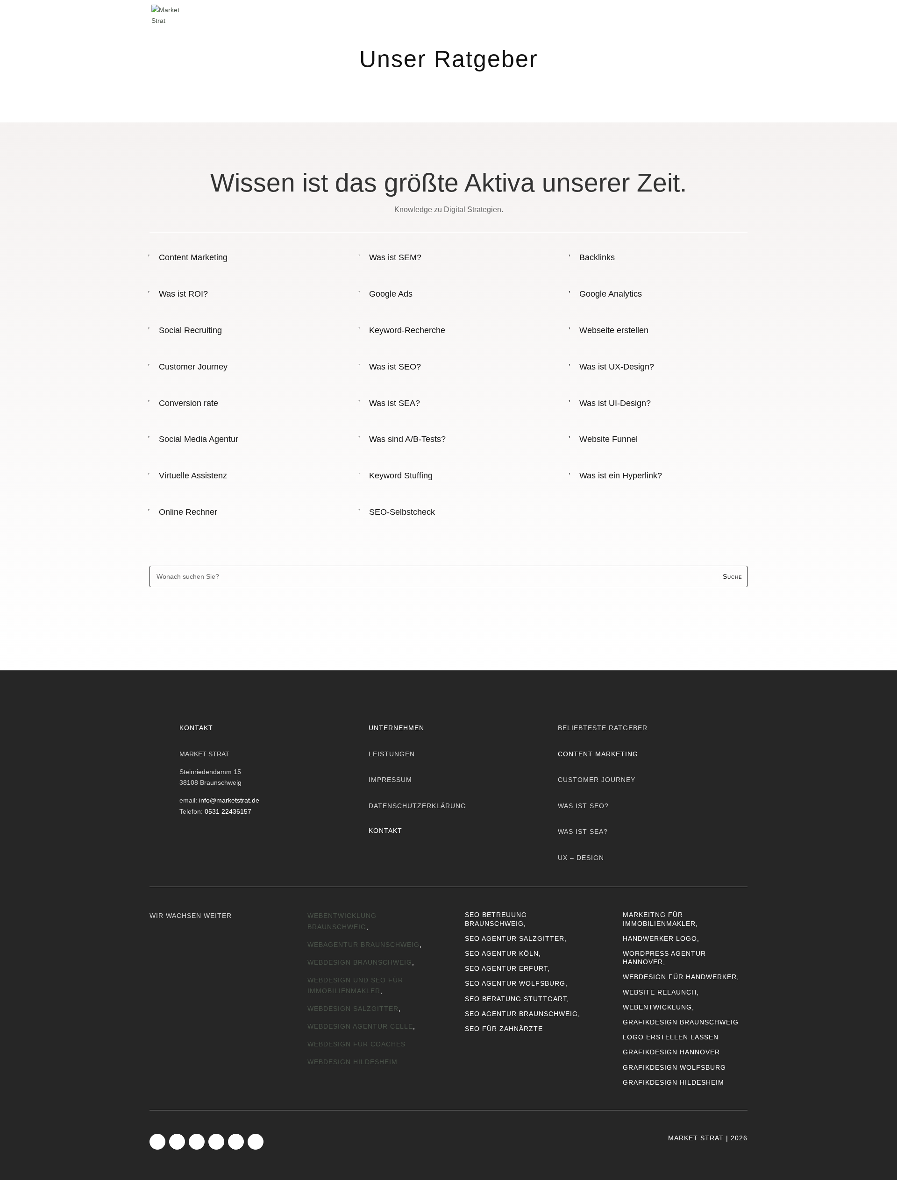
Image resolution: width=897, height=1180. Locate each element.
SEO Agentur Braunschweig (521, 1013)
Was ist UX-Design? (616, 366)
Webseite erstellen (613, 330)
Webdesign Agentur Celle (360, 1026)
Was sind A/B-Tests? (407, 439)
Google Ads (391, 294)
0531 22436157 (228, 811)
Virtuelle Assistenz (193, 475)
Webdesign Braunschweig (359, 962)
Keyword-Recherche (407, 330)
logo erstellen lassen (671, 1037)
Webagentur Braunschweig (363, 944)
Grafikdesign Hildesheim (673, 1082)
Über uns (550, 14)
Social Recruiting (190, 330)
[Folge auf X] (255, 1142)
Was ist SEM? (395, 257)
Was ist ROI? (183, 294)
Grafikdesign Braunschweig (681, 1022)
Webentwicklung (657, 1007)
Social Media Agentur (198, 439)
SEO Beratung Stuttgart (516, 998)
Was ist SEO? (395, 366)
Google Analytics (610, 294)
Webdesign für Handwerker (680, 977)
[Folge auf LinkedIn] (197, 1142)
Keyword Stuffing (401, 475)
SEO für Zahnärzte (504, 1028)
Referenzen (606, 14)
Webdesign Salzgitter (353, 1008)
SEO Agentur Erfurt (506, 968)
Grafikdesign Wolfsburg (674, 1067)
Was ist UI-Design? (615, 403)
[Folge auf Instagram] (177, 1142)
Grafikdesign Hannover (671, 1052)
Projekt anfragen (712, 613)
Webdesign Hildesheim (352, 1062)
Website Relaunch (660, 992)
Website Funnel (608, 439)
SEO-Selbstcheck (402, 512)
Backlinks (597, 257)
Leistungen (486, 14)
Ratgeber (662, 14)
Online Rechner (188, 512)
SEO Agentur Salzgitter (514, 938)
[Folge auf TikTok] (216, 1142)
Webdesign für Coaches (356, 1044)
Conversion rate (188, 403)
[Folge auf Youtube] (236, 1142)
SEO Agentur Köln (502, 953)
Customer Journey (193, 366)
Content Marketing (193, 257)
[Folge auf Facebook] (157, 1142)
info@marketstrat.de (229, 800)
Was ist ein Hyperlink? (620, 475)
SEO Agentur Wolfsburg (515, 983)
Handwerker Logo (660, 938)
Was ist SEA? (394, 403)
